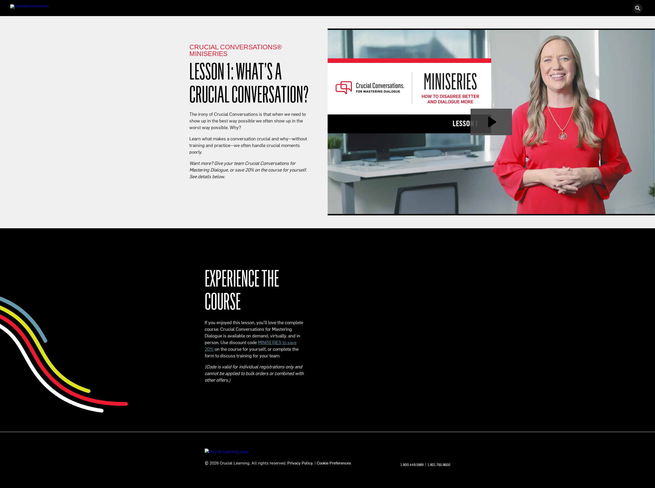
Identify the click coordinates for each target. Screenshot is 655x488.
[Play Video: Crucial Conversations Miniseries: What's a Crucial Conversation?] (491, 122)
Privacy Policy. (300, 463)
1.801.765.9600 (439, 464)
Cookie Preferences (334, 463)
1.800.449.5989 (411, 464)
